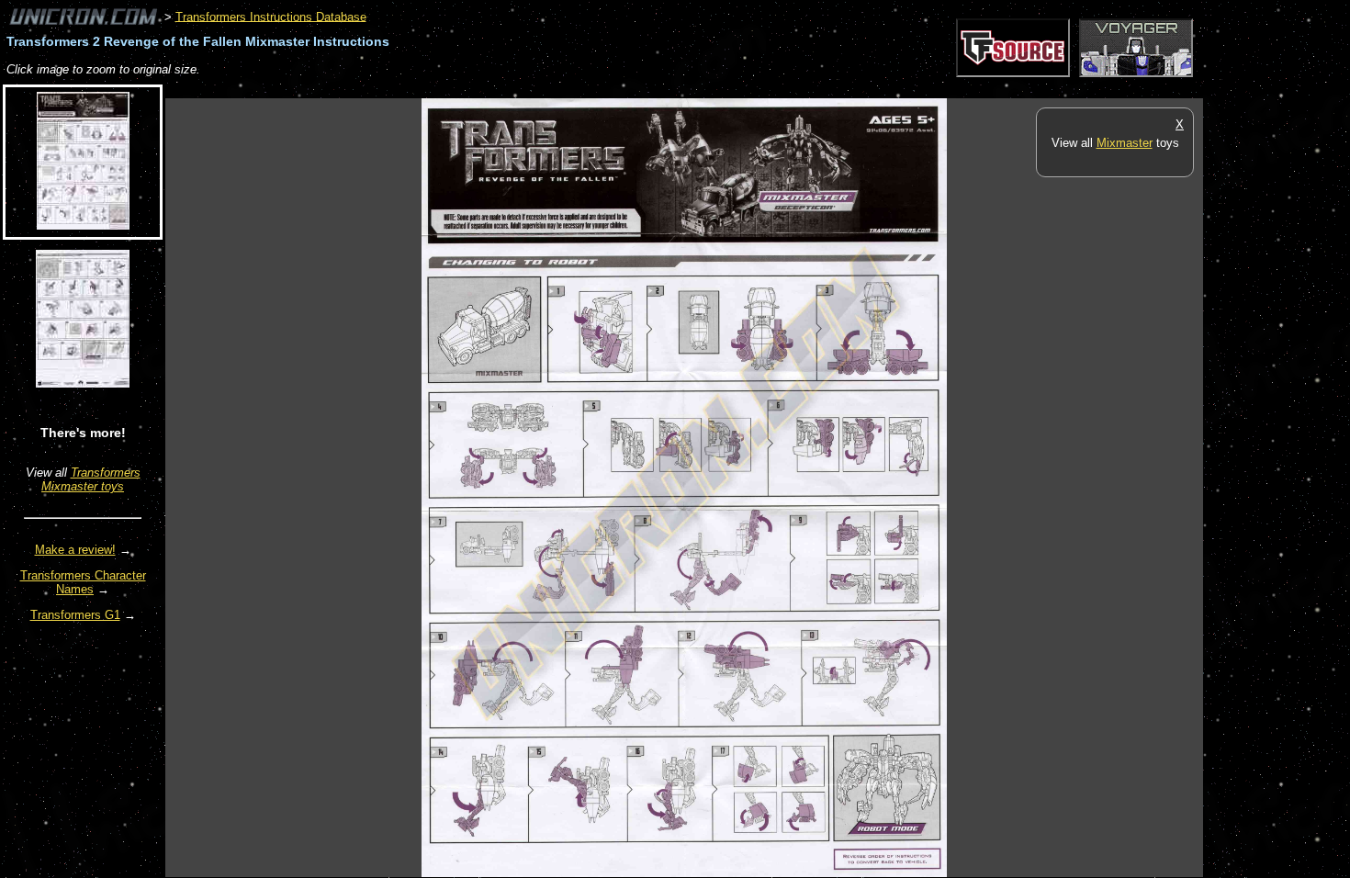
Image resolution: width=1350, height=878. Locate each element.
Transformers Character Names (83, 582)
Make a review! (75, 550)
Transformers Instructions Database (270, 16)
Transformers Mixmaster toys (91, 479)
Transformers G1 (75, 615)
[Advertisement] (499, 89)
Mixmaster (1125, 143)
